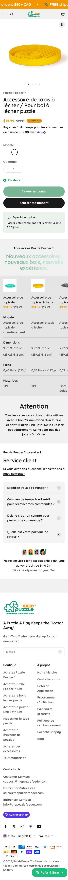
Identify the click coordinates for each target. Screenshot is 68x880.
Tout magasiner (14, 758)
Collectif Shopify (49, 732)
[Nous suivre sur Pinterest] (31, 826)
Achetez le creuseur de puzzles (12, 734)
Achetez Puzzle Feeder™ (14, 675)
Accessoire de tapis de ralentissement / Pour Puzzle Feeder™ (15, 300)
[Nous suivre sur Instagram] (22, 826)
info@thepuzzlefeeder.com (22, 804)
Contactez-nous (48, 679)
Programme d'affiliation (46, 699)
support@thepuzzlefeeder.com (25, 781)
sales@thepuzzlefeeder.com (23, 793)
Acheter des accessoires (12, 748)
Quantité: (10, 162)
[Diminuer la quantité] (7, 169)
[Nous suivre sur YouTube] (39, 826)
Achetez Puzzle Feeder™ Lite (14, 686)
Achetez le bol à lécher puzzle (14, 698)
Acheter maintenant (34, 203)
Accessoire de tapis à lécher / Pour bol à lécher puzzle (43, 300)
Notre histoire (47, 672)
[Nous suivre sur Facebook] (5, 826)
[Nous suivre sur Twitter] (14, 826)
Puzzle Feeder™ (15, 93)
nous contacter (14, 474)
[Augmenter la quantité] (20, 169)
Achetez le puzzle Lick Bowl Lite (15, 709)
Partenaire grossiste (45, 711)
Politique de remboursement (49, 723)
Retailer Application (45, 688)
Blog (40, 739)
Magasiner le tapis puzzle (16, 721)
